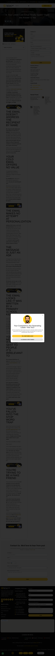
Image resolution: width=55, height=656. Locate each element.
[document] (27, 328)
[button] (42, 315)
